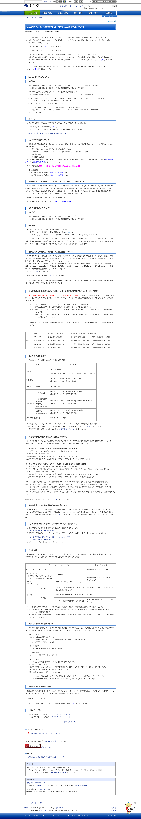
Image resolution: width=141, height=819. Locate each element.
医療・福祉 (47, 13)
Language (30, 1)
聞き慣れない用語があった (89, 770)
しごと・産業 (63, 13)
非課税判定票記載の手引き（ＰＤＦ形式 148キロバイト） (46, 733)
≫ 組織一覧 (113, 808)
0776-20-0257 (39, 785)
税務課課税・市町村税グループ (35, 783)
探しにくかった (48, 770)
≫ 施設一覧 (113, 810)
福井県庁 (27, 808)
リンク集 (27, 816)
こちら (57, 499)
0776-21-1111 (43, 810)
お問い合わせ (36, 816)
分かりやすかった (34, 770)
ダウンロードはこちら (47, 747)
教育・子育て (93, 13)
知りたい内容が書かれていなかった (67, 770)
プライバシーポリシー (59, 816)
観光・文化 (78, 13)
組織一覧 (33, 17)
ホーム (26, 17)
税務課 (40, 17)
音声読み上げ (47, 1)
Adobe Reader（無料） (50, 741)
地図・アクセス (44, 789)
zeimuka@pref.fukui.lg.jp (58, 772)
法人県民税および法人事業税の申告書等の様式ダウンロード (46, 757)
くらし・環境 (32, 13)
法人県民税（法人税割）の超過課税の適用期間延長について (48, 133)
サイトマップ (78, 6)
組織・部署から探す (66, 6)
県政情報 (109, 13)
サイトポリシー (46, 816)
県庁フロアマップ (82, 816)
